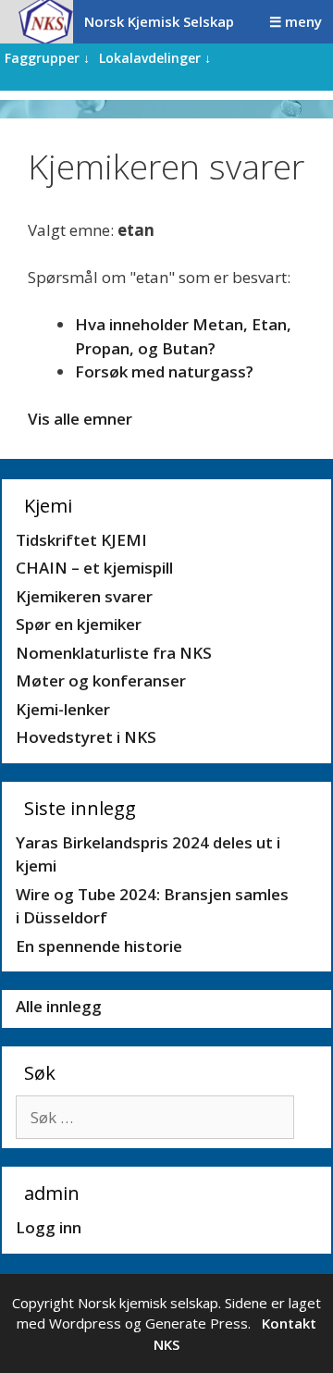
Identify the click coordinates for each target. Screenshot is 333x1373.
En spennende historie (99, 946)
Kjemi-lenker (63, 709)
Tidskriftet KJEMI (81, 539)
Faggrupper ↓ (47, 58)
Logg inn (48, 1227)
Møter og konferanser (101, 680)
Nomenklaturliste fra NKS (114, 652)
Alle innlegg (59, 1006)
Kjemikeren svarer (84, 596)
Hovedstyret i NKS (86, 737)
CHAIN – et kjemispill (94, 567)
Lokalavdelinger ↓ (155, 58)
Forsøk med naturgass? (164, 371)
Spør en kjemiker (79, 624)
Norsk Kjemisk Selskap (159, 21)
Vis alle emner (80, 418)
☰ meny (295, 21)
